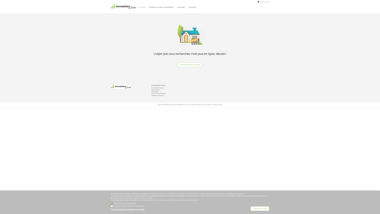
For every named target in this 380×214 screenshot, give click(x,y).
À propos (193, 7)
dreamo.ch (209, 104)
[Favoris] (258, 2)
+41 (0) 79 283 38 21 (159, 93)
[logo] (123, 6)
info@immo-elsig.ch (157, 95)
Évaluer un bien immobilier (161, 7)
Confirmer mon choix (259, 208)
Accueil (141, 7)
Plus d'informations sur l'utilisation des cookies (127, 209)
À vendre (181, 7)
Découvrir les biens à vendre (190, 65)
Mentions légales (217, 104)
